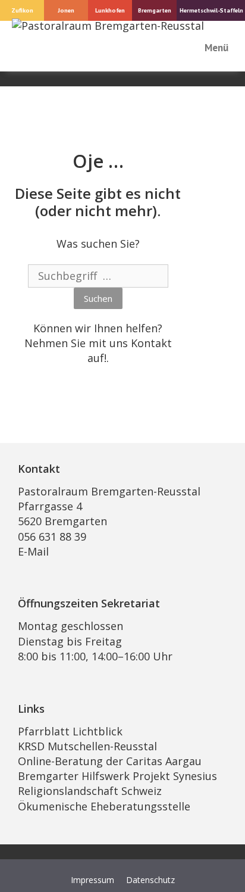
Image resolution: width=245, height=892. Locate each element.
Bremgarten (154, 10)
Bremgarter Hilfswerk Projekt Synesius (117, 776)
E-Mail (33, 551)
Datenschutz (150, 879)
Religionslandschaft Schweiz (90, 791)
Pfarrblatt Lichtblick (70, 731)
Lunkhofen (110, 10)
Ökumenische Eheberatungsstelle (104, 806)
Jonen (66, 10)
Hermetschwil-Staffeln (211, 10)
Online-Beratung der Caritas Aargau (110, 761)
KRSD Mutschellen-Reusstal (87, 746)
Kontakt (151, 343)
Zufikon (22, 10)
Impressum (92, 879)
